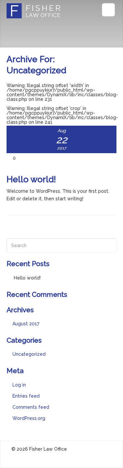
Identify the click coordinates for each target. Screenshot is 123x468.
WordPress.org (28, 418)
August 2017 (25, 323)
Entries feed (26, 396)
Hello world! (31, 179)
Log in (19, 384)
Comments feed (30, 407)
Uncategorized (29, 354)
